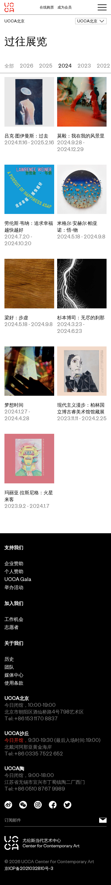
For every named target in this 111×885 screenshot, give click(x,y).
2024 (65, 65)
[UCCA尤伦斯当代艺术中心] (9, 7)
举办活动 (13, 587)
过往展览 (25, 41)
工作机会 (13, 619)
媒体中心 (13, 675)
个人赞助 (13, 571)
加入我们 (13, 603)
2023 (84, 65)
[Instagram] (41, 804)
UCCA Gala (17, 579)
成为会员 (64, 7)
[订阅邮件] (103, 820)
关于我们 (13, 643)
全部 (9, 65)
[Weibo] (11, 804)
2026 (26, 65)
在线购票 (47, 7)
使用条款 (13, 682)
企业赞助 (13, 563)
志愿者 (11, 627)
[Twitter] (71, 804)
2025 (45, 65)
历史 (9, 659)
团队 (9, 667)
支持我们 (13, 547)
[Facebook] (56, 804)
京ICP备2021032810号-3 (28, 868)
